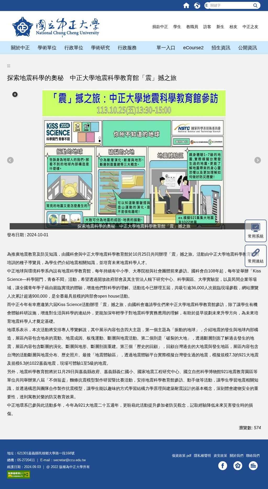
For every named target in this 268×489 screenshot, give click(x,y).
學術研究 (100, 47)
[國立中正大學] (55, 26)
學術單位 (47, 47)
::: (8, 65)
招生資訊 (220, 47)
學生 (177, 26)
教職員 (192, 26)
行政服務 (127, 47)
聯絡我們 (253, 456)
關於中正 (20, 47)
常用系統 (256, 236)
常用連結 (256, 261)
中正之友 (250, 26)
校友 (233, 26)
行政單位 (73, 47)
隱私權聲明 (202, 456)
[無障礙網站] (18, 474)
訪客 (207, 26)
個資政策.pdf (181, 456)
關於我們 (236, 456)
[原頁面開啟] (186, 5)
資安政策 (220, 456)
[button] (15, 94)
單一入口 (166, 47)
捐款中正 (160, 26)
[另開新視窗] (222, 466)
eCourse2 (193, 47)
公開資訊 (247, 47)
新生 (220, 26)
